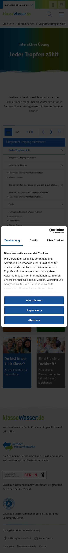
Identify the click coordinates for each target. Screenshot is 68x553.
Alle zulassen (34, 300)
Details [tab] (33, 240)
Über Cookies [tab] (55, 240)
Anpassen (33, 310)
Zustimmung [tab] (12, 240)
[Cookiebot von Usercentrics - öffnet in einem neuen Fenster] (49, 230)
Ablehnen (34, 320)
